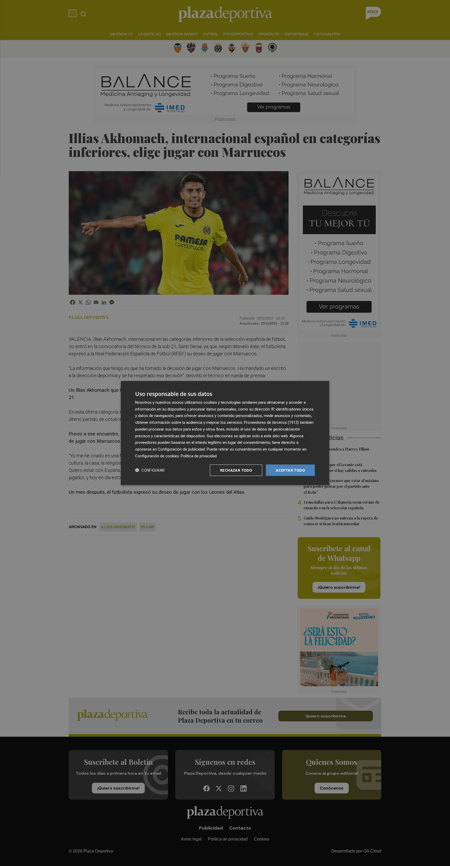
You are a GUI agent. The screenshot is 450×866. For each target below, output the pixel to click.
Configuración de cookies (157, 455)
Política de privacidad (199, 455)
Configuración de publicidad (181, 449)
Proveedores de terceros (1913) (271, 422)
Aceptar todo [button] (290, 469)
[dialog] (225, 433)
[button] (150, 470)
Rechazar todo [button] (236, 469)
